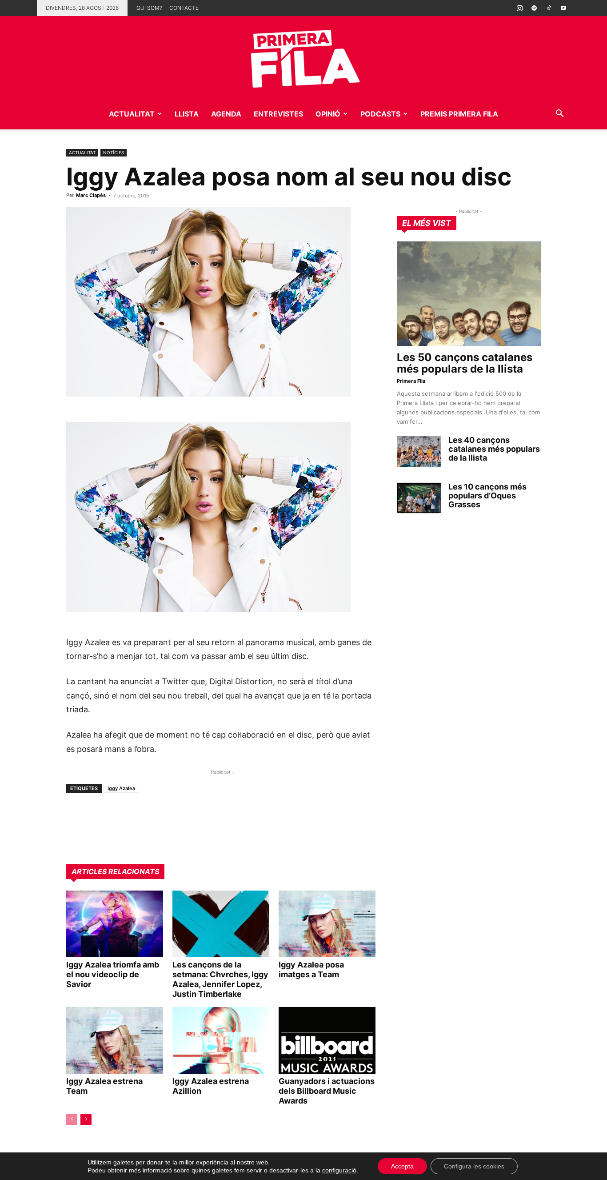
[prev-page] (71, 1119)
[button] (559, 114)
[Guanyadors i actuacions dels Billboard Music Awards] (327, 1040)
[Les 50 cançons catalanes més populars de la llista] (469, 293)
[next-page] (86, 1119)
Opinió (327, 113)
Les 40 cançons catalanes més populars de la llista (494, 448)
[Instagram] (519, 8)
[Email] (157, 826)
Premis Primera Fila (459, 113)
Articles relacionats (115, 871)
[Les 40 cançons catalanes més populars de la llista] (419, 451)
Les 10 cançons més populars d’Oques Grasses (487, 495)
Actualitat (132, 113)
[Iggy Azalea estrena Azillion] (220, 1040)
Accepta (402, 1166)
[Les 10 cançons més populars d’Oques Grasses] (419, 498)
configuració (339, 1170)
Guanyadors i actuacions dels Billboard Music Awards (327, 1090)
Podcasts (380, 113)
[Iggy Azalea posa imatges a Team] (327, 924)
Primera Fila (411, 381)
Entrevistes (278, 113)
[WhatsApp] (75, 826)
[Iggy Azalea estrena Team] (114, 1040)
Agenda (226, 113)
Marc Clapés (91, 195)
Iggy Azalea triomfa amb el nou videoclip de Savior (112, 974)
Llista (187, 113)
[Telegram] (95, 826)
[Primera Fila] (303, 57)
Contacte (184, 7)
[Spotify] (534, 8)
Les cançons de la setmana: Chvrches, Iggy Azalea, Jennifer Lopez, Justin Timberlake (220, 979)
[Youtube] (563, 8)
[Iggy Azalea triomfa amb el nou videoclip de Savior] (114, 924)
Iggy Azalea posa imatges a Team (311, 969)
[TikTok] (548, 8)
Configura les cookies (474, 1166)
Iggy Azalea (121, 788)
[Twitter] (116, 826)
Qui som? (149, 7)
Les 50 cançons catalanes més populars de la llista (464, 363)
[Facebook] (136, 826)
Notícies (113, 152)
